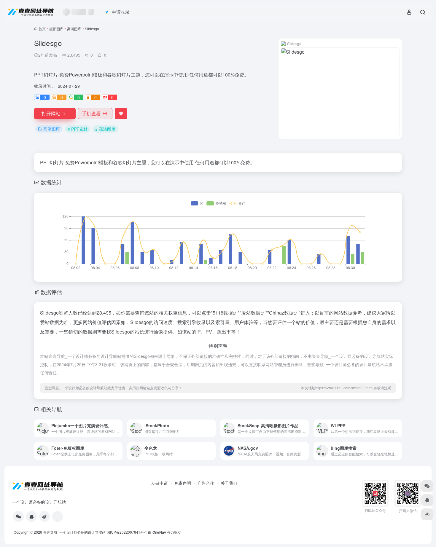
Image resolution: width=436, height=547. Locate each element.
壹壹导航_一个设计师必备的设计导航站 (74, 532)
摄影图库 (56, 28)
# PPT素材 (77, 129)
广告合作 (206, 483)
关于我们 (229, 483)
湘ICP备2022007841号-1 (126, 532)
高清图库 (74, 28)
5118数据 (223, 312)
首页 (42, 28)
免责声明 (182, 483)
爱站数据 (250, 312)
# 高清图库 (105, 129)
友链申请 (159, 483)
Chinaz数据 (281, 312)
